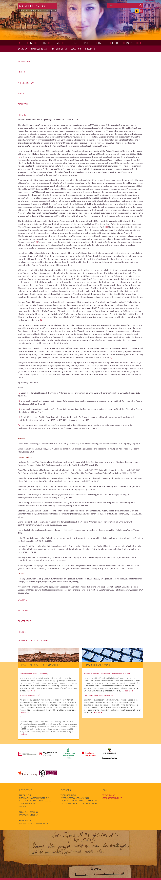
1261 (58, 43)
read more (31, 690)
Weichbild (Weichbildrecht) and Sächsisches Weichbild (107, 673)
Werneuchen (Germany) (30, 695)
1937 (129, 43)
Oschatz (23, 599)
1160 (44, 43)
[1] (19, 156)
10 (41, 640)
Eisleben (23, 104)
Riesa (21, 93)
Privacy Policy (108, 795)
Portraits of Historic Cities (40, 665)
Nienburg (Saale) (28, 82)
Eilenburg (24, 61)
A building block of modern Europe (37, 10)
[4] (41, 320)
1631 (101, 43)
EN (137, 11)
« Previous (22, 640)
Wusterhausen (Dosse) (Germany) (34, 673)
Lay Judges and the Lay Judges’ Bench (100, 695)
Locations (76, 49)
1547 (87, 43)
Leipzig (22, 115)
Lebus (21, 72)
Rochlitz (23, 610)
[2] (106, 227)
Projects (90, 49)
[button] (140, 5)
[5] (111, 357)
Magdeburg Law (32, 6)
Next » (45, 640)
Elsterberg (24, 621)
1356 (72, 43)
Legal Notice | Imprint (112, 798)
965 (31, 43)
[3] (36, 242)
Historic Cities (59, 49)
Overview (22, 49)
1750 (115, 43)
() (20, 717)
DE (141, 11)
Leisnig (22, 632)
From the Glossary (98, 665)
